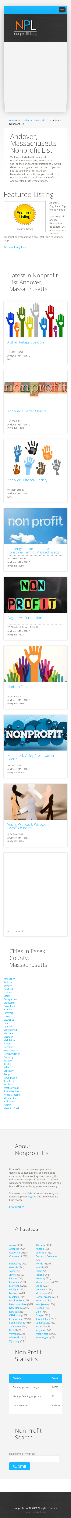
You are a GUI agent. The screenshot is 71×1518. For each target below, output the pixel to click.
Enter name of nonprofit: (22, 1453)
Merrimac (9, 1033)
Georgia (13, 1267)
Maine (39, 1285)
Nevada (40, 1307)
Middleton (9, 1040)
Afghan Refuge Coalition (25, 342)
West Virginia (43, 1337)
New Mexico (16, 1307)
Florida (39, 1263)
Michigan (14, 1289)
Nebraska (41, 1300)
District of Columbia (46, 1256)
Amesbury (9, 978)
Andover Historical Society (27, 480)
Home (12, 120)
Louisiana (14, 1282)
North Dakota (16, 1300)
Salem (7, 1067)
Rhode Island (43, 1319)
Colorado (41, 1252)
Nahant (7, 1043)
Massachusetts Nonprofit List (33, 120)
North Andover (12, 1053)
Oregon (40, 1315)
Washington (42, 1333)
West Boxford (11, 1108)
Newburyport (11, 1050)
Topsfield (9, 1081)
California (14, 1252)
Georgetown (10, 999)
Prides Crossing (12, 1094)
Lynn (6, 1023)
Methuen (8, 1036)
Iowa (12, 1271)
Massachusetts (43, 1282)
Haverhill (8, 1012)
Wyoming (14, 1341)
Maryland (14, 1285)
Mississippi (42, 1293)
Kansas (13, 1278)
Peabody (8, 1057)
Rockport (8, 1060)
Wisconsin (14, 1337)
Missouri (14, 1293)
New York (14, 1311)
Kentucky (40, 1278)
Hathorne (9, 1101)
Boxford (8, 989)
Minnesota (41, 1289)
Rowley (7, 1064)
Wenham (8, 1084)
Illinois (12, 1274)
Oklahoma (14, 1315)
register (32, 1196)
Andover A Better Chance (27, 411)
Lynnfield (8, 1026)
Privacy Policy (16, 1206)
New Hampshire (18, 1304)
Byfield (7, 1105)
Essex (7, 995)
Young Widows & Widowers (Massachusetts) (28, 826)
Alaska (12, 1245)
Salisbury (8, 1070)
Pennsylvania (16, 1319)
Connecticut (15, 1256)
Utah (11, 1330)
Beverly (8, 985)
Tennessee (15, 1326)
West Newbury (11, 1087)
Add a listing (40, 1512)
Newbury (8, 1047)
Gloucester (9, 1002)
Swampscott (10, 1077)
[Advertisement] (35, 79)
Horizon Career (19, 686)
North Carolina (43, 1297)
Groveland (9, 1006)
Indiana (40, 1274)
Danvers (8, 992)
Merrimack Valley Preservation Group (30, 757)
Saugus (8, 1074)
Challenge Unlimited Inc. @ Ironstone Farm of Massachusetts (33, 550)
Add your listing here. (15, 247)
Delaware (14, 1263)
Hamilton (8, 1009)
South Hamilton (12, 1091)
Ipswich (8, 1016)
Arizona (40, 1248)
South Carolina (17, 1322)
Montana (14, 1297)
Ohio (38, 1311)
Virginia (40, 1330)
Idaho (39, 1271)
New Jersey (42, 1304)
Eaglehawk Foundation (24, 617)
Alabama (40, 1245)
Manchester (10, 1098)
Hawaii (39, 1267)
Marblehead (10, 1030)
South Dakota (43, 1322)
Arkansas (14, 1248)
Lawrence (9, 1019)
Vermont (14, 1333)
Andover (8, 982)
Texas (39, 1326)
